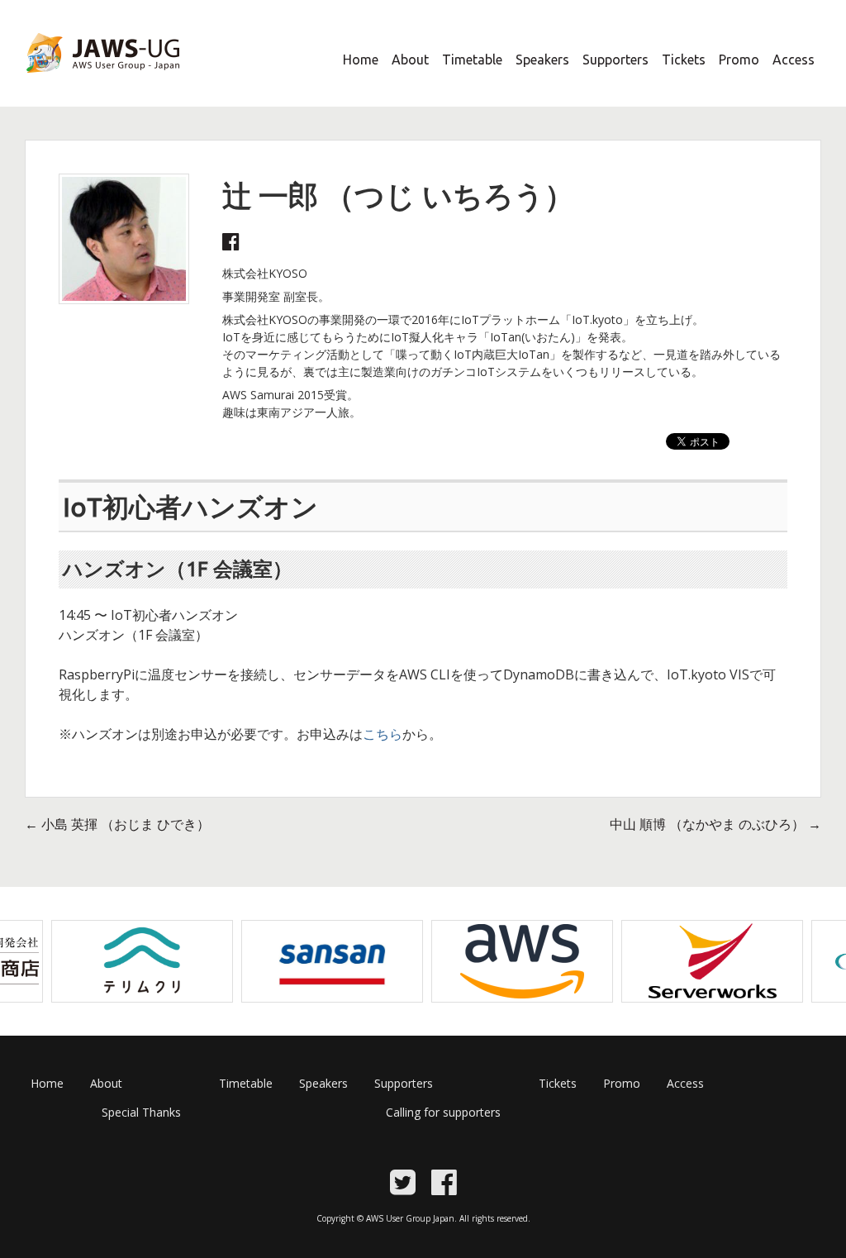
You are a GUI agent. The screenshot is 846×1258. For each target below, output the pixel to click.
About (410, 59)
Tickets (684, 59)
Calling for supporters (443, 1112)
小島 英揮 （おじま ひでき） (117, 824)
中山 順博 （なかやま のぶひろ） (715, 824)
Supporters (615, 59)
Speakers (542, 59)
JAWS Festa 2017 (75, 83)
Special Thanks (141, 1112)
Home (360, 59)
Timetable (472, 59)
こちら (382, 734)
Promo (739, 59)
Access (793, 59)
